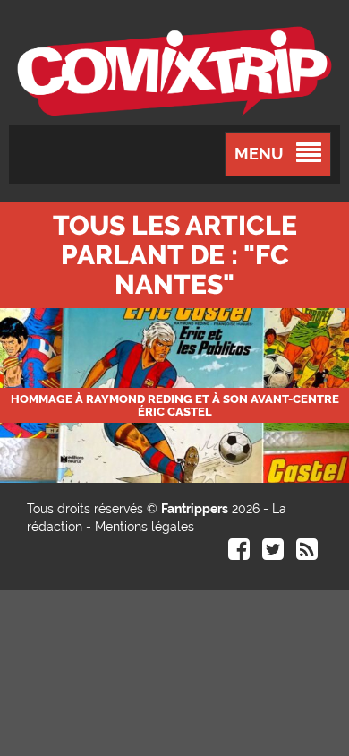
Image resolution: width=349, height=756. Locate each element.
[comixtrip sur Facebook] (239, 553)
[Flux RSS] (307, 553)
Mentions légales (144, 527)
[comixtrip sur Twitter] (273, 553)
